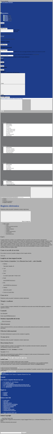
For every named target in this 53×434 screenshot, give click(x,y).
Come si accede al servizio (12, 226)
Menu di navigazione (26, 221)
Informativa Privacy (7, 403)
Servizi (4, 200)
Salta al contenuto (4, 1)
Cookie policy (6, 400)
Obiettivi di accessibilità (8, 406)
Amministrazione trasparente (9, 410)
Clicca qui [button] (3, 255)
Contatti (8, 230)
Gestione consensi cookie (8, 409)
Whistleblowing (6, 408)
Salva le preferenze (11, 371)
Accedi (2, 23)
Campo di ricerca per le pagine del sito (9, 197)
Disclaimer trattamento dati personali (8, 422)
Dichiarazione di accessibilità (9, 405)
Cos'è (7, 225)
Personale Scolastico (7, 201)
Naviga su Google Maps (8, 292)
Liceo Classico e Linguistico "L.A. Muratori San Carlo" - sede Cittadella (21, 261)
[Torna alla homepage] (26, 98)
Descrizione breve (10, 233)
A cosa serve (9, 232)
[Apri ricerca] (41, 104)
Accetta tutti (21, 357)
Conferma (7, 97)
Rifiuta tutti (12, 357)
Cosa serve (8, 227)
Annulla (2, 97)
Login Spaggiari (36, 54)
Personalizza (3, 357)
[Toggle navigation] (11, 104)
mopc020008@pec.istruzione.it (10, 285)
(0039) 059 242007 (7, 289)
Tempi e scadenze (10, 228)
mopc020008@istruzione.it (9, 280)
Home (4, 198)
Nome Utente (16, 30)
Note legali (5, 401)
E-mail (15, 51)
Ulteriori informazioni (11, 231)
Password (16, 31)
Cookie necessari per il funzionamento (9, 368)
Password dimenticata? (5, 34)
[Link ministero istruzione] (7, 2)
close (2, 111)
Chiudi (2, 62)
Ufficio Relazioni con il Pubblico (10, 404)
